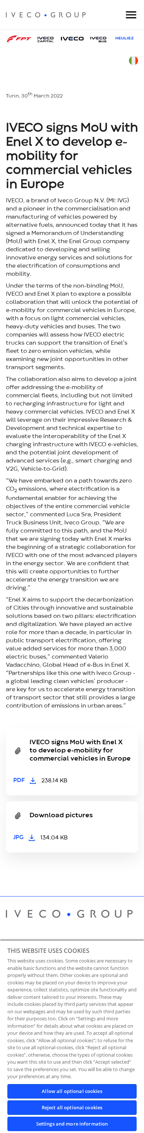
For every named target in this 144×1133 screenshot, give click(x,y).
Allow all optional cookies (72, 1091)
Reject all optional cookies (72, 1107)
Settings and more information (72, 1123)
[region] (72, 1036)
